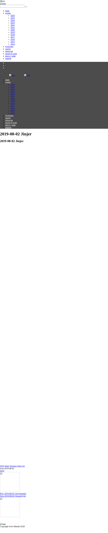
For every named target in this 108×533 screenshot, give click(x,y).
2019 (13, 32)
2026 (13, 15)
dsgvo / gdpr (10, 56)
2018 (13, 35)
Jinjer (7, 466)
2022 (13, 25)
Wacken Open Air (17, 466)
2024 (13, 20)
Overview (9, 46)
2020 (13, 30)
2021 (13, 27)
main (7, 11)
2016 (13, 39)
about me (9, 51)
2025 (13, 18)
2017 (13, 37)
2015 (13, 42)
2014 (13, 44)
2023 (13, 23)
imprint (8, 58)
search (8, 49)
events (8, 13)
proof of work (11, 54)
